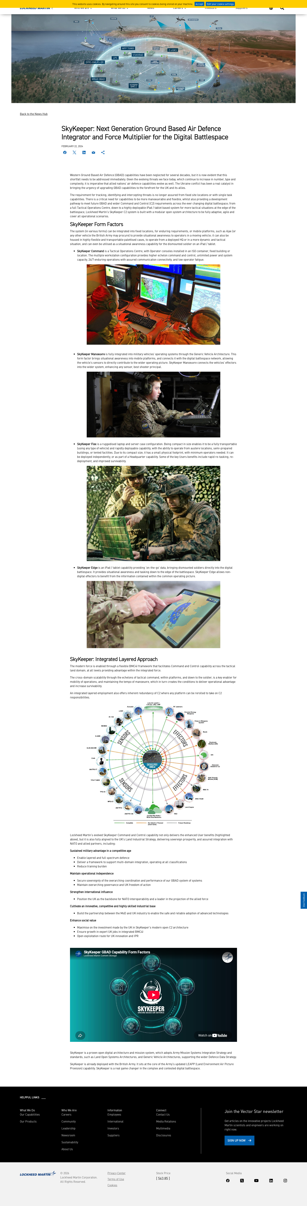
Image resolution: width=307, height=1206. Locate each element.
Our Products (28, 1121)
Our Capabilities (30, 1114)
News (150, 8)
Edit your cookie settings (220, 4)
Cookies (112, 1185)
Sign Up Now (237, 1140)
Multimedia (163, 1128)
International (115, 1121)
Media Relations (166, 1121)
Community (68, 1121)
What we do (118, 8)
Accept (199, 4)
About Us (67, 1149)
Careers (178, 8)
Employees (114, 1114)
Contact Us (163, 1114)
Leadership (68, 1128)
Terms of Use (115, 1179)
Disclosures (163, 1135)
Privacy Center (116, 1173)
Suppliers (241, 8)
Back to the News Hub (34, 114)
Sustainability (69, 1142)
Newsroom (68, 1135)
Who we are (81, 8)
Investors (210, 8)
